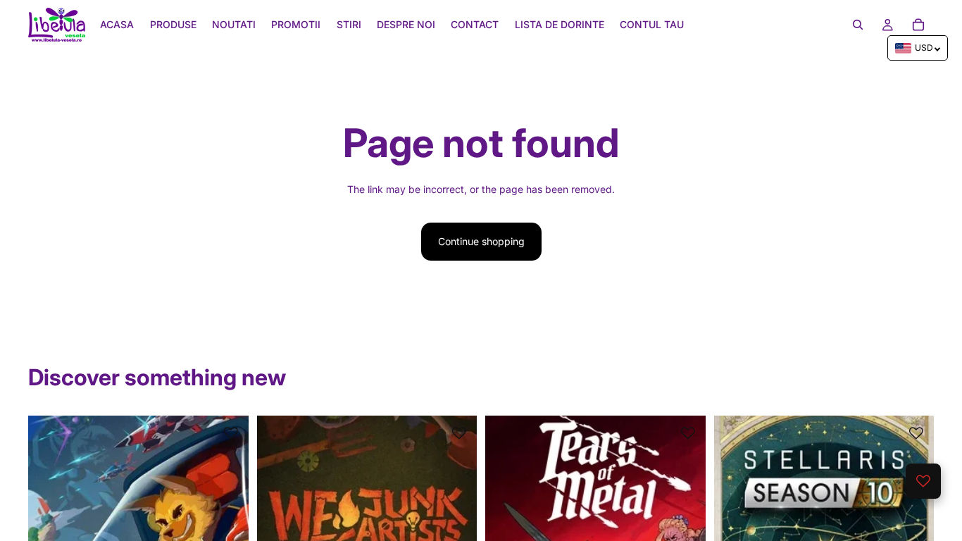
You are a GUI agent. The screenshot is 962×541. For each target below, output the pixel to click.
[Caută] (857, 24)
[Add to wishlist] (231, 433)
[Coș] (918, 24)
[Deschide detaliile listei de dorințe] (923, 481)
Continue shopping (481, 241)
